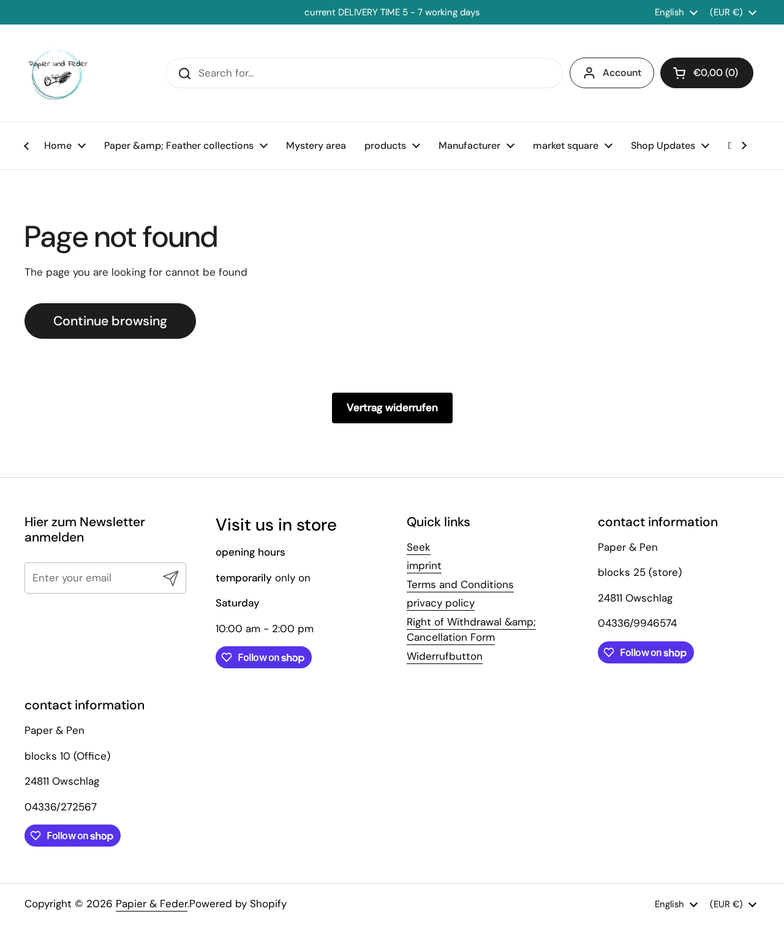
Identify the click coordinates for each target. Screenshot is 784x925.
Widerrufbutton (445, 656)
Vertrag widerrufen (392, 407)
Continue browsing (110, 321)
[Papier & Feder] (57, 73)
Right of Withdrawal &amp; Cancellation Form (471, 629)
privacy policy (441, 603)
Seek (419, 547)
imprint (424, 565)
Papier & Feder (151, 903)
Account (622, 72)
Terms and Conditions (460, 584)
